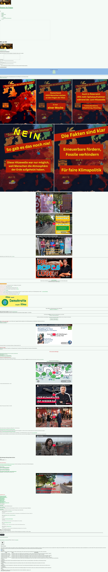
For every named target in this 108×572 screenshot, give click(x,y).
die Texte (13, 256)
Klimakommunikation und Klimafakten (4, 467)
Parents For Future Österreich (3, 497)
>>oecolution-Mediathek (45, 291)
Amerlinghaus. (2, 509)
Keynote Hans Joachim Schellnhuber (54, 319)
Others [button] (2, 568)
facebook (54, 70)
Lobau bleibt (1, 505)
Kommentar (2, 59)
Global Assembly (2, 498)
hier (58, 281)
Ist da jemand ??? (2, 354)
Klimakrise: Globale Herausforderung (54, 315)
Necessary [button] (2, 549)
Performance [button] (2, 561)
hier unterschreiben (41, 359)
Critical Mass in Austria (3, 501)
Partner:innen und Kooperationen (7, 18)
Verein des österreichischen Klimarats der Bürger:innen (8, 431)
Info (11, 286)
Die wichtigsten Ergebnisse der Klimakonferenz (5, 465)
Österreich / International (3, 322)
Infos (17, 287)
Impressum (1, 537)
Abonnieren (2, 534)
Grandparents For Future (3, 496)
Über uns (4, 17)
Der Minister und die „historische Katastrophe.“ (5, 355)
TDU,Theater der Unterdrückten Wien (4, 502)
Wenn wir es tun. (9, 526)
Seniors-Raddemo (4, 14)
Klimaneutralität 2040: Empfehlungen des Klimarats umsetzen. (7, 429)
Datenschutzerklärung (5, 537)
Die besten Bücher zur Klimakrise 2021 (4, 469)
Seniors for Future (6, 7)
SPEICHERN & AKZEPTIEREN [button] (5, 570)
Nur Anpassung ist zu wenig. (7, 522)
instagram (54, 73)
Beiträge (3, 13)
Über (2, 16)
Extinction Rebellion (2, 499)
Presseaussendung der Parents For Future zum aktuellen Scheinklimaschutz (9, 353)
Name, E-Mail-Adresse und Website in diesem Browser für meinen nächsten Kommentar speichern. (14, 65)
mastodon (54, 72)
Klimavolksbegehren (2, 507)
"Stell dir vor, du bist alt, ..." (54, 309)
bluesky (54, 71)
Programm (7, 290)
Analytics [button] (2, 563)
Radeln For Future (2, 500)
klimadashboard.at (14, 311)
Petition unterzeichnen (3, 77)
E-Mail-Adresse (2, 62)
